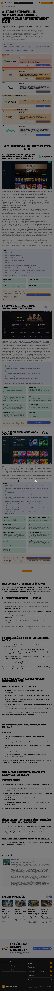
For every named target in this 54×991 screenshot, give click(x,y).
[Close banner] (35, 481)
